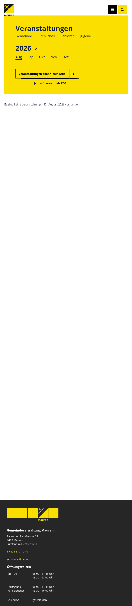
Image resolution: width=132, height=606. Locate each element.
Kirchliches (46, 36)
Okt (42, 57)
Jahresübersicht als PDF (50, 83)
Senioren (67, 36)
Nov (54, 57)
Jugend (85, 36)
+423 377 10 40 (18, 551)
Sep (30, 57)
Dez (66, 57)
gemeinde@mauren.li (19, 559)
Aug (18, 57)
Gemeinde (23, 36)
